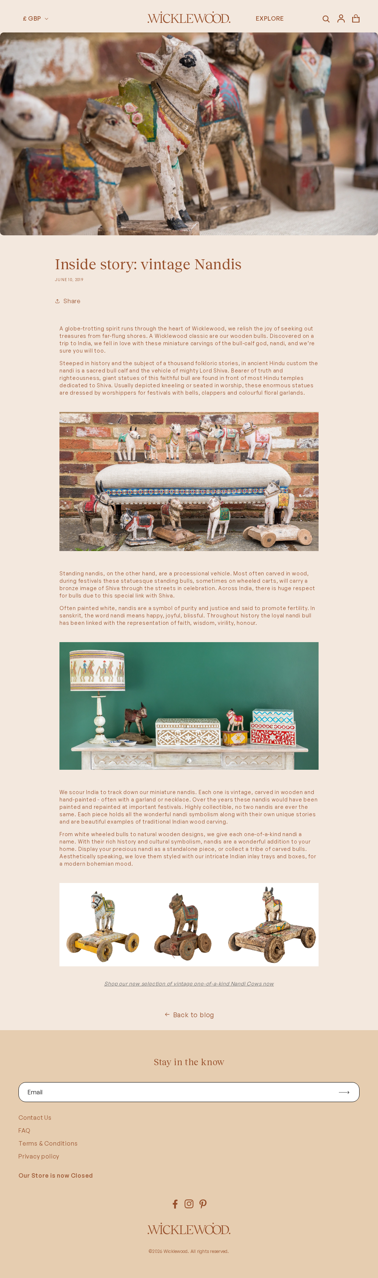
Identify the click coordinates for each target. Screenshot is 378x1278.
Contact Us (35, 1117)
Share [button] (72, 301)
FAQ (24, 1130)
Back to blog (193, 1014)
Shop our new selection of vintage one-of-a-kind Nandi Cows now (189, 983)
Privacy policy (38, 1156)
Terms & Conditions (48, 1143)
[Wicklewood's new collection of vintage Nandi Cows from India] (189, 550)
